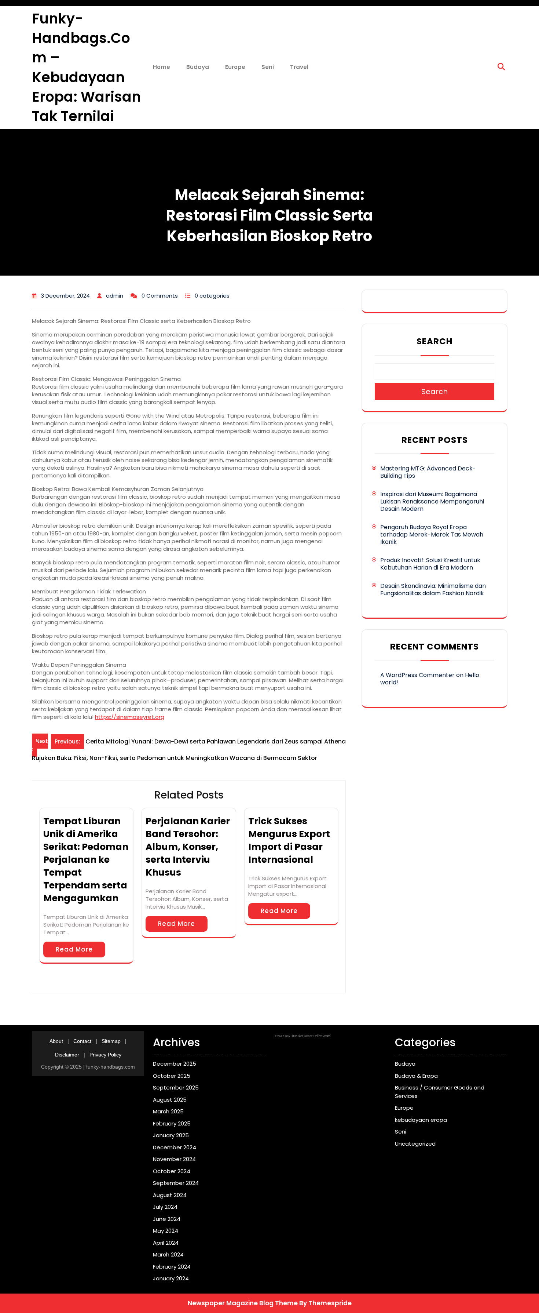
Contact (82, 1041)
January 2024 (171, 1278)
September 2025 (176, 1087)
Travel (299, 67)
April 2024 (166, 1243)
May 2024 (165, 1230)
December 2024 (174, 1147)
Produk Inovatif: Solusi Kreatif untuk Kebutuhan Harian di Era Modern (430, 564)
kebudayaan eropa (421, 1120)
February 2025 (172, 1123)
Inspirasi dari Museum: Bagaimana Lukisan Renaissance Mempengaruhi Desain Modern (432, 501)
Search (434, 341)
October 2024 (171, 1171)
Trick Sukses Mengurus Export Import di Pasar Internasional (289, 840)
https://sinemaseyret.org (129, 717)
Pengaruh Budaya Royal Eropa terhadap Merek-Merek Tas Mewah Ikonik (431, 534)
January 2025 (171, 1135)
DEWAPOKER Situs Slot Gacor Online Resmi (302, 1036)
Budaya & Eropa (416, 1076)
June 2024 (166, 1219)
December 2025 (174, 1064)
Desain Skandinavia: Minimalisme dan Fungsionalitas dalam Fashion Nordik (433, 589)
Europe (235, 67)
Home (161, 67)
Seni (267, 67)
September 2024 (176, 1183)
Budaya (197, 67)
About (56, 1041)
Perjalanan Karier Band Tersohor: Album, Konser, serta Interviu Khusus (188, 847)
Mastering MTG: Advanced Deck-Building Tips (428, 472)
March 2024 (168, 1254)
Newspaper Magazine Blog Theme (243, 1303)
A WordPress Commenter (417, 675)
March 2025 (168, 1111)
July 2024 (165, 1207)
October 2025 (171, 1076)
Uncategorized (415, 1143)
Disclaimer (67, 1055)
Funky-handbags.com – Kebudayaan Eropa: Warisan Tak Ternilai (86, 67)
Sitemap (111, 1041)
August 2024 (170, 1195)
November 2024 (174, 1159)
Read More (74, 949)
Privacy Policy (105, 1055)
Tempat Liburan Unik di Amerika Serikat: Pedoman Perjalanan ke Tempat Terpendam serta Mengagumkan (85, 860)
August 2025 (170, 1099)
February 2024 (172, 1266)
